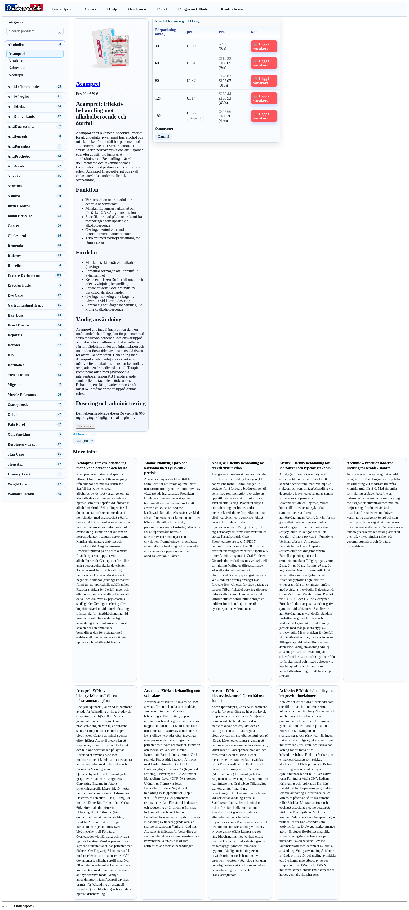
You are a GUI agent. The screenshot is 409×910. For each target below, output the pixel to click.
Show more (85, 426)
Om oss (89, 9)
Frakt (162, 9)
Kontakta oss (232, 9)
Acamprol (88, 84)
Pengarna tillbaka (193, 9)
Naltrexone (17, 68)
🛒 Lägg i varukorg (261, 46)
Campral (163, 136)
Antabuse (16, 61)
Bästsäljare (62, 9)
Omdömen (137, 9)
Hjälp (112, 9)
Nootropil (16, 75)
